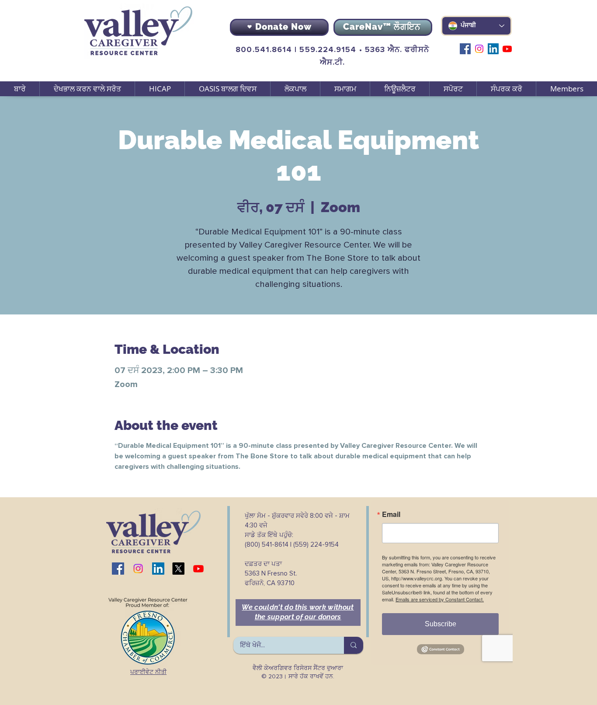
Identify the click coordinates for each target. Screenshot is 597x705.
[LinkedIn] (493, 48)
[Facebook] (465, 48)
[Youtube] (507, 48)
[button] (87, 88)
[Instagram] (479, 48)
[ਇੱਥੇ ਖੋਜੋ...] (353, 645)
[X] (178, 568)
